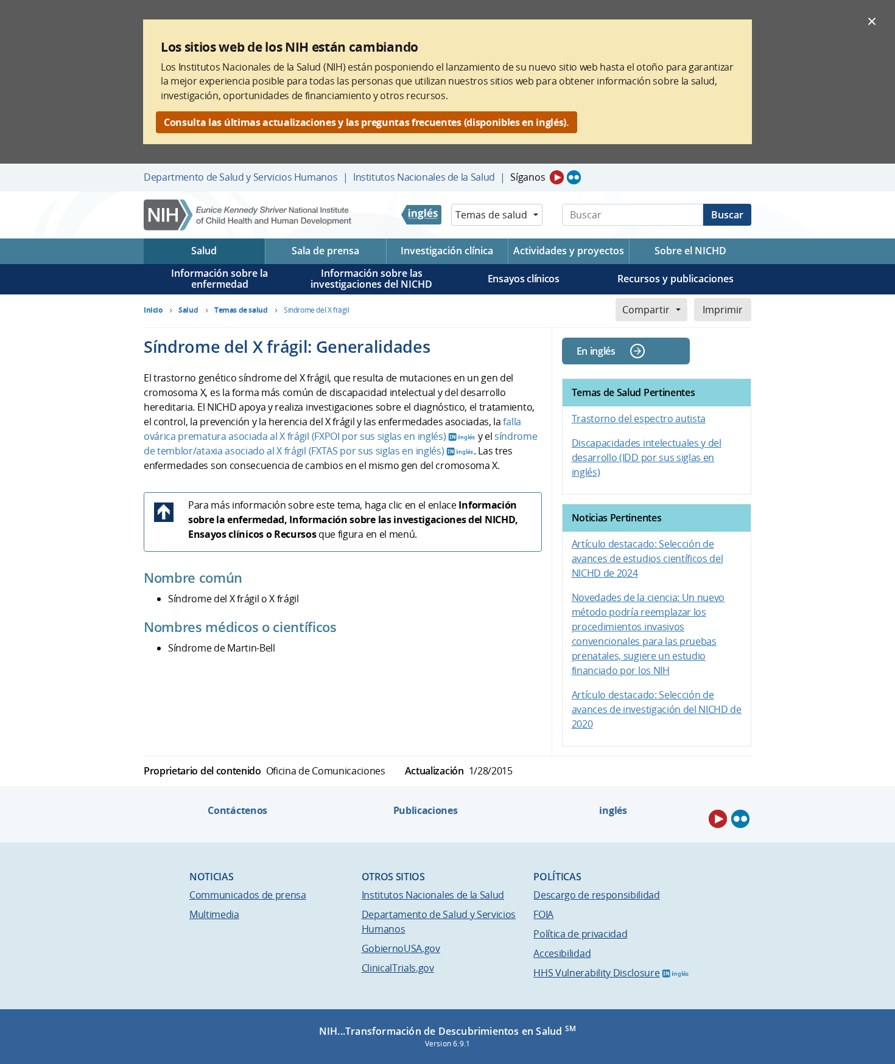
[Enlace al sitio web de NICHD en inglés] (421, 214)
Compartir (646, 309)
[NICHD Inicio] (249, 215)
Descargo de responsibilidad (596, 895)
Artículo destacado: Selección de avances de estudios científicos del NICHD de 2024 (647, 558)
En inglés (596, 351)
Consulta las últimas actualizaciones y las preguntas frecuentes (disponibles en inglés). (366, 122)
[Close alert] (871, 20)
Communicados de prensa (247, 895)
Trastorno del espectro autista (639, 418)
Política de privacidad (580, 934)
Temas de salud (491, 214)
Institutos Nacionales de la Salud (424, 177)
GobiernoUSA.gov (401, 948)
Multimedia (214, 914)
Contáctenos (237, 810)
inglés (612, 810)
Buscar (727, 214)
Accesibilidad (562, 953)
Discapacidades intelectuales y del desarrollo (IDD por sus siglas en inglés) (646, 457)
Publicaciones (425, 810)
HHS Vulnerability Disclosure (596, 972)
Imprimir (723, 309)
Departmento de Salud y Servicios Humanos (240, 177)
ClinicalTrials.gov (398, 968)
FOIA (543, 914)
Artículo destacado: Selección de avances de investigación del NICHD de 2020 (657, 709)
